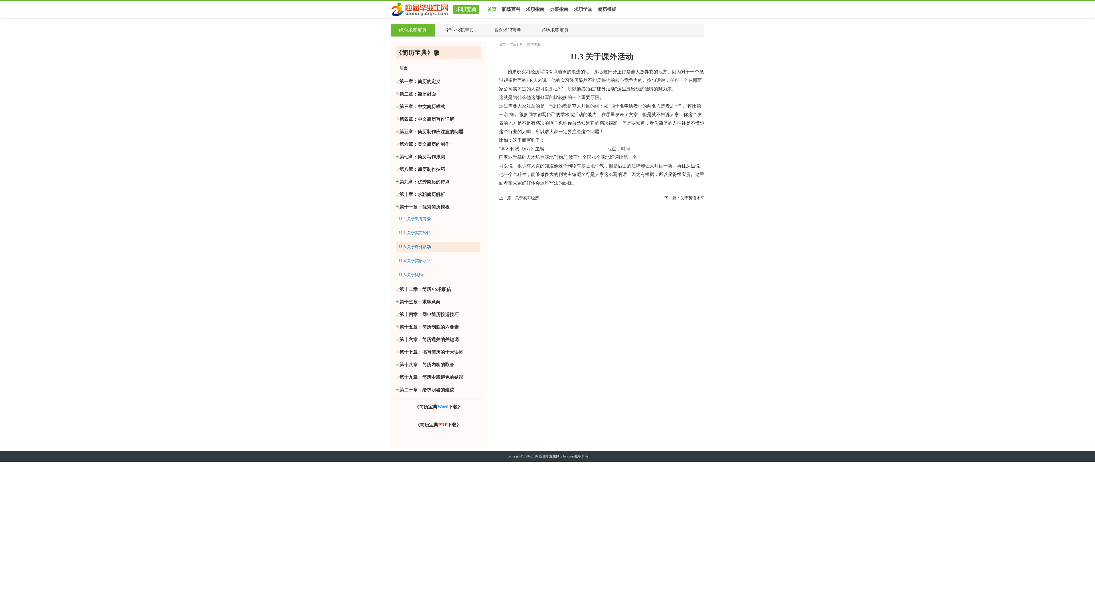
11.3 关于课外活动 (415, 247)
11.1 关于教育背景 (415, 219)
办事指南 (559, 9)
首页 (491, 9)
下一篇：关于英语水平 (684, 198)
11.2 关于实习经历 (415, 233)
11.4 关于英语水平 (415, 261)
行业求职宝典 (460, 30)
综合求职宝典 (413, 30)
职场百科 (511, 9)
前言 (403, 68)
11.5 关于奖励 (411, 275)
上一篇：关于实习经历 (519, 198)
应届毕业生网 (549, 456)
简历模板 (607, 9)
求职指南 (535, 9)
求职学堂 (583, 9)
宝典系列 (516, 45)
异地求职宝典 (555, 30)
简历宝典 (534, 45)
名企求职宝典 (507, 30)
